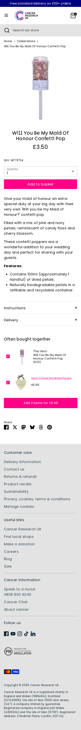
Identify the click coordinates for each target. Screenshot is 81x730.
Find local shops (19, 536)
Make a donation (19, 544)
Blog (8, 558)
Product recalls (18, 484)
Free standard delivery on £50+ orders (40, 3)
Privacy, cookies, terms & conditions (37, 499)
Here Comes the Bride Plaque (51, 378)
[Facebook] (6, 633)
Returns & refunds (20, 476)
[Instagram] (19, 633)
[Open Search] (6, 30)
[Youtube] (13, 633)
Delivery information (22, 461)
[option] (40, 88)
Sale (8, 566)
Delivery (11, 320)
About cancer (16, 609)
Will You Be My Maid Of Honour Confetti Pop (35, 46)
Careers (11, 551)
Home (8, 41)
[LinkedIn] (33, 633)
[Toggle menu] (6, 15)
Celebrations (26, 41)
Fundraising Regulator (17, 654)
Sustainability (16, 491)
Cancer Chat (16, 601)
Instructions (15, 308)
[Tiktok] (26, 633)
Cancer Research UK (22, 529)
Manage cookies (19, 506)
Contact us (14, 469)
